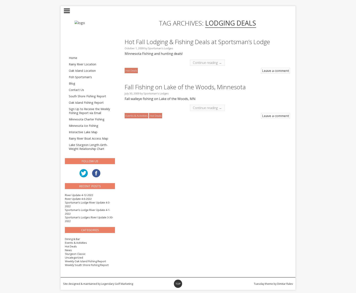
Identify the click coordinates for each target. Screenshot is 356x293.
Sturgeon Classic (75, 254)
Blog (72, 83)
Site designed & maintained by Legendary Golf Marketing (98, 284)
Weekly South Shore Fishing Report (87, 265)
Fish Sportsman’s (80, 77)
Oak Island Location (82, 71)
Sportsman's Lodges (160, 48)
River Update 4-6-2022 (78, 199)
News (68, 250)
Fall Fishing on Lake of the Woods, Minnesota (185, 87)
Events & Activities (76, 243)
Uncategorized (74, 257)
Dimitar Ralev (285, 284)
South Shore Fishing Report (87, 96)
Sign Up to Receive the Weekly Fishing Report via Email (89, 111)
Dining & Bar (72, 239)
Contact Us (76, 90)
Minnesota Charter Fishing (86, 119)
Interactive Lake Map (83, 132)
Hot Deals (71, 246)
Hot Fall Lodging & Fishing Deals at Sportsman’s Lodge (197, 42)
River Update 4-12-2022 (79, 195)
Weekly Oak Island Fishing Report (85, 261)
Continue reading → (207, 62)
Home (73, 58)
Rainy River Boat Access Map (88, 138)
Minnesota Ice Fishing (83, 126)
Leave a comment (275, 70)
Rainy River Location (82, 64)
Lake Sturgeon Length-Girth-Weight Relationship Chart (88, 147)
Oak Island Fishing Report (86, 103)
